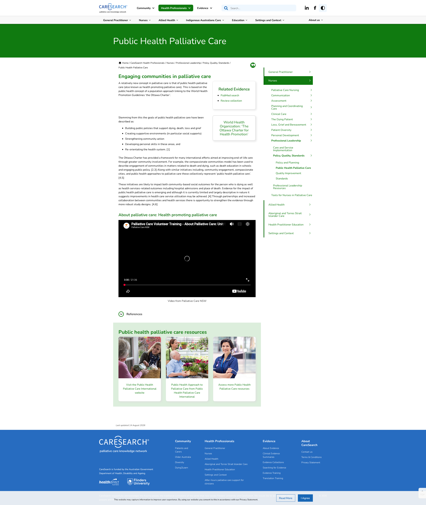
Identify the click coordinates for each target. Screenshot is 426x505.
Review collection (231, 100)
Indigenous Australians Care (203, 20)
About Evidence (271, 448)
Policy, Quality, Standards (216, 62)
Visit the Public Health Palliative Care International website (139, 388)
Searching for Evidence (274, 467)
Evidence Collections (273, 462)
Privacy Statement (310, 462)
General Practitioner (115, 20)
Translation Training (273, 478)
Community (144, 8)
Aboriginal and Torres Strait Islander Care (226, 464)
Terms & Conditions (311, 457)
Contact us (307, 451)
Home (125, 62)
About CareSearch (309, 443)
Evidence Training (272, 472)
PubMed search (230, 95)
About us (314, 20)
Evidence (202, 8)
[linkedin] (306, 7)
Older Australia (183, 456)
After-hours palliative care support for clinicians (224, 481)
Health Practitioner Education (220, 469)
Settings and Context (268, 20)
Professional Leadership (188, 62)
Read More (285, 498)
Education (238, 20)
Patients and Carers (181, 449)
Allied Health (167, 20)
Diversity (179, 462)
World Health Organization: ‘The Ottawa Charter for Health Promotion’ (234, 128)
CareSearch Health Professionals (147, 62)
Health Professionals (174, 8)
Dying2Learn (181, 467)
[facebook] (315, 7)
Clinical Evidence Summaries (271, 455)
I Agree (305, 498)
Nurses (143, 20)
